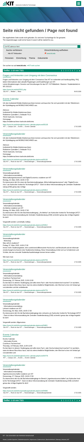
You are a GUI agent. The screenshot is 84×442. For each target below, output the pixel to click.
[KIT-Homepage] (8, 3)
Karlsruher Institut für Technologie (26, 5)
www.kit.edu (50, 53)
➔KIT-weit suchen (33, 65)
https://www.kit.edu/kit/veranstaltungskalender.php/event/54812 (25, 225)
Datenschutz (41, 439)
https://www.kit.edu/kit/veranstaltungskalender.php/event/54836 (25, 391)
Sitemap (58, 439)
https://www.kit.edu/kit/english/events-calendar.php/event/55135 (25, 124)
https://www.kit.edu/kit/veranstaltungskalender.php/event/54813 (25, 190)
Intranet (64, 439)
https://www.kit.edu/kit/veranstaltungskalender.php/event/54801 (25, 325)
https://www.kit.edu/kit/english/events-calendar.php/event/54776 (25, 356)
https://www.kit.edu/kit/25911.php (14, 89)
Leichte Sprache (12, 439)
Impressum (33, 439)
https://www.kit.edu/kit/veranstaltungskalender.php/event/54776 (25, 290)
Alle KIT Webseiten (15, 53)
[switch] (70, 3)
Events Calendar (11, 99)
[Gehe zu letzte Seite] (79, 70)
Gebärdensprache (23, 439)
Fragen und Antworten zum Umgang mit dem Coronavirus (30, 75)
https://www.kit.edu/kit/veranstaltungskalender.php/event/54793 (25, 260)
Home (4, 439)
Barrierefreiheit (50, 439)
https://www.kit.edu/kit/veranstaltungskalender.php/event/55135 (25, 160)
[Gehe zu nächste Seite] (77, 70)
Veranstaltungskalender (14, 134)
